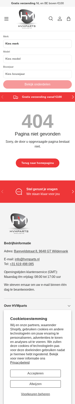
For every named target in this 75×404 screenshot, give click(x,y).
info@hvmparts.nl (27, 259)
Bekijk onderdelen (37, 84)
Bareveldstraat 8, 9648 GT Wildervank (41, 251)
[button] (68, 18)
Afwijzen (35, 384)
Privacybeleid (20, 362)
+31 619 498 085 (22, 264)
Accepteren (35, 373)
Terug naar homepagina (37, 162)
